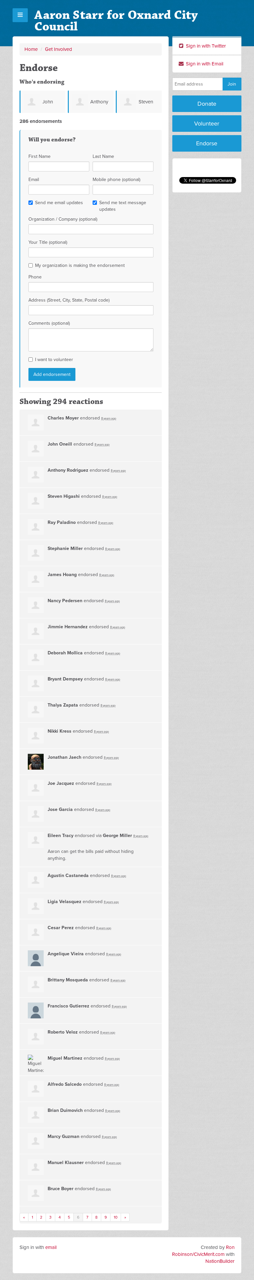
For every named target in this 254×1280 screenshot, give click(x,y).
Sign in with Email (204, 64)
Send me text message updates (122, 206)
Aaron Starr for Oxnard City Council (116, 20)
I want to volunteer (54, 359)
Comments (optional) (49, 323)
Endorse (206, 143)
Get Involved (58, 49)
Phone (35, 277)
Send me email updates (59, 202)
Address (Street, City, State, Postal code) (68, 300)
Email (33, 179)
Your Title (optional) (47, 242)
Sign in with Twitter (205, 46)
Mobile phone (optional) (116, 179)
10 (115, 1217)
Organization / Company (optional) (62, 219)
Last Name (103, 156)
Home (31, 49)
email (51, 1247)
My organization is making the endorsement (80, 265)
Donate (206, 103)
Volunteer (206, 123)
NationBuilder (219, 1261)
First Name (39, 156)
